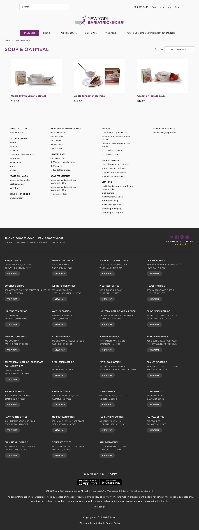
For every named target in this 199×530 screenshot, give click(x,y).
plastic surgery (17, 243)
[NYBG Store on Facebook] (177, 237)
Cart (154, 7)
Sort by (159, 49)
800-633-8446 (141, 7)
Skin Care (91, 33)
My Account (165, 7)
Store (47, 33)
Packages (111, 33)
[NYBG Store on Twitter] (172, 237)
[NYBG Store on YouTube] (187, 237)
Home (7, 40)
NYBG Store (109, 517)
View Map (12, 274)
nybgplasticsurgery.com (52, 243)
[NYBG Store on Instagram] (182, 237)
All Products (69, 33)
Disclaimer (99, 506)
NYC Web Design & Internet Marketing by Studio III (127, 491)
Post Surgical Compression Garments (151, 33)
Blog (177, 7)
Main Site (30, 33)
